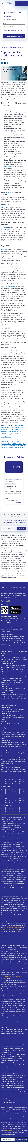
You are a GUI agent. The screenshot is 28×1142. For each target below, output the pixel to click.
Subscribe (21, 528)
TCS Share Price (17, 444)
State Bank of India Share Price (9, 697)
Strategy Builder (8, 690)
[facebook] (2, 602)
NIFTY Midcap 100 (21, 659)
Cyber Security (13, 771)
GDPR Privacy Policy (16, 767)
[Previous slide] (2, 482)
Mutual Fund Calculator (13, 672)
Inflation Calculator (14, 435)
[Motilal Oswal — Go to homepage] (7, 4)
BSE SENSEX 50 (15, 661)
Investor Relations (6, 759)
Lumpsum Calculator (13, 670)
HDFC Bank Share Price (8, 442)
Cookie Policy (21, 759)
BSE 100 (8, 661)
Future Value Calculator (7, 676)
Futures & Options (6, 732)
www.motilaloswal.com (11, 1130)
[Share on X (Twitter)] (5, 63)
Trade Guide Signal (14, 688)
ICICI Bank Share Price (18, 440)
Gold (12, 734)
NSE (4, 757)
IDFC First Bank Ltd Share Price (16, 699)
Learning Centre (15, 709)
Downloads (4, 769)
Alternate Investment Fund (12, 641)
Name (4, 23)
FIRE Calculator (11, 684)
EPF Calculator (20, 674)
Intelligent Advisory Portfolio (13, 638)
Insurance (3, 647)
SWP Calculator (13, 429)
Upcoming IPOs (5, 636)
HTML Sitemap (22, 771)
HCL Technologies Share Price (19, 701)
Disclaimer (14, 759)
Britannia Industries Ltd (7, 703)
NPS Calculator (13, 431)
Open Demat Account (13, 36)
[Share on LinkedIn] (2, 63)
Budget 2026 (4, 730)
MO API (22, 688)
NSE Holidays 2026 (5, 742)
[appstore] (15, 608)
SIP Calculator (4, 665)
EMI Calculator (18, 427)
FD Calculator (13, 665)
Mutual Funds (14, 636)
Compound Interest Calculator (12, 426)
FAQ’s (9, 724)
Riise (2, 690)
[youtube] (7, 602)
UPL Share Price (6, 444)
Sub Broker (7, 734)
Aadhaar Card (13, 753)
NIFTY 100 (3, 661)
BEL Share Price (12, 705)
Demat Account (10, 193)
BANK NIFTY (16, 657)
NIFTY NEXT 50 (12, 659)
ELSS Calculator (14, 678)
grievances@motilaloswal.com (13, 927)
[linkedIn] (9, 602)
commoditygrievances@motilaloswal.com (11, 976)
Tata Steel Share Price (20, 695)
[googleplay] (15, 612)
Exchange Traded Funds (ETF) (13, 645)
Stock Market (12, 730)
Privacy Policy (4, 771)
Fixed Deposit (17, 643)
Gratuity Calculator (20, 676)
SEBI (7, 757)
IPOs (13, 732)
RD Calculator (21, 665)
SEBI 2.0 (16, 769)
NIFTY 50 (3, 657)
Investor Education (6, 761)
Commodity (20, 734)
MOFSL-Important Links (20, 757)
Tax (2, 753)
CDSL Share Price (21, 442)
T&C (22, 30)
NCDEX (11, 757)
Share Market (4, 651)
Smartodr (10, 769)
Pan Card (6, 753)
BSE (2, 757)
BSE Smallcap (23, 657)
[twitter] (4, 602)
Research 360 (4, 688)
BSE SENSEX (9, 657)
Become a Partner (6, 715)
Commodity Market (14, 651)
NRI (15, 734)
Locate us (14, 724)
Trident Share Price (15, 446)
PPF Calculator (5, 678)
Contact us (4, 724)
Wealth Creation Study (7, 763)
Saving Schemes (22, 753)
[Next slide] (25, 482)
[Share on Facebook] (8, 63)
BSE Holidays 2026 (16, 742)
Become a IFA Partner (11, 717)
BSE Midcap (4, 659)
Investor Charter (5, 767)
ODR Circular (22, 769)
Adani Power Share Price (16, 448)
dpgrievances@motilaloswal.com (9, 929)
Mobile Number (7, 17)
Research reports (5, 709)
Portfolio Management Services (9, 736)
